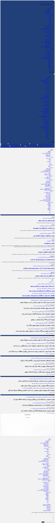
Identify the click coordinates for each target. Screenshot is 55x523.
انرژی (51, 14)
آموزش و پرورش (47, 31)
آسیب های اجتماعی (46, 28)
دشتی (49, 65)
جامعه (51, 25)
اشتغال (49, 8)
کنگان (49, 63)
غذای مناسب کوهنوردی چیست (46, 252)
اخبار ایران (48, 36)
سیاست (51, 22)
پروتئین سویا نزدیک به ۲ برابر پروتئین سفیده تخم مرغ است (39, 268)
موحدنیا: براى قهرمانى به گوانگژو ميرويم (17, 146)
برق (49, 21)
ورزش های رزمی (47, 49)
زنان (49, 30)
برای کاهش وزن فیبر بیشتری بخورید (45, 275)
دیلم (49, 70)
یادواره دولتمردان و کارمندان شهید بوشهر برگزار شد (11, 145)
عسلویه (49, 67)
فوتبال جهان (46, 125)
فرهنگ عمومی (47, 42)
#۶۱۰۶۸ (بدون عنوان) (46, 505)
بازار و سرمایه (47, 11)
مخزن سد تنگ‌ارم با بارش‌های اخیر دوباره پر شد (42, 290)
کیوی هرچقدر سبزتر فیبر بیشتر (46, 220)
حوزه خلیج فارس (47, 35)
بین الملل (50, 33)
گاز (47, 87)
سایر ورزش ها (47, 53)
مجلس (49, 24)
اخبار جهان (48, 34)
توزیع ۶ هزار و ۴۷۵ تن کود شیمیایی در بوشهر (29, 145)
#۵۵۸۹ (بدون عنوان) (46, 504)
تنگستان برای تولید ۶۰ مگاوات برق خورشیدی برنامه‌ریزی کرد (38, 295)
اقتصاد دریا (48, 9)
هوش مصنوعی (47, 45)
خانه (51, 6)
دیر (49, 69)
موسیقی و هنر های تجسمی (45, 41)
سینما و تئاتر (48, 38)
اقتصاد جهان (48, 13)
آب (49, 20)
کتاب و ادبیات (47, 40)
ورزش (51, 48)
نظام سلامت (48, 26)
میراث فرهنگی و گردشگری (45, 29)
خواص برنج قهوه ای (49, 243)
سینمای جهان (48, 39)
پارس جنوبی (48, 15)
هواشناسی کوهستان (46, 510)
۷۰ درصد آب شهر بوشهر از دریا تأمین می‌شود (42, 286)
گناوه (49, 64)
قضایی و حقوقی (47, 32)
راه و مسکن (48, 12)
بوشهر (49, 61)
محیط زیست (48, 27)
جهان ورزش (48, 52)
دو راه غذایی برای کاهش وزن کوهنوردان (44, 228)
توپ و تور (48, 51)
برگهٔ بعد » (50, 281)
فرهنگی (51, 37)
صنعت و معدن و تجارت (46, 10)
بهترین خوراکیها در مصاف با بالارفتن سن (44, 235)
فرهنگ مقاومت (47, 43)
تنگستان (48, 66)
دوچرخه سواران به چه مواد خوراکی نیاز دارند (43, 259)
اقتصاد (51, 7)
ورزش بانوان (48, 50)
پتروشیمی (46, 88)
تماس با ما (48, 507)
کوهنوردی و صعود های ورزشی (42, 127)
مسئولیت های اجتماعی (48, 47)
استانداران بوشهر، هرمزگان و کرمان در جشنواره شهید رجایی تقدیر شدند (39, 146)
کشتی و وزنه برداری (44, 126)
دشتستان (48, 62)
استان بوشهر (50, 60)
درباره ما (48, 509)
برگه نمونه (48, 506)
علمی (51, 44)
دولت (49, 23)
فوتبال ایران (48, 54)
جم (49, 68)
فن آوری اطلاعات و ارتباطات (45, 46)
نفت (47, 86)
